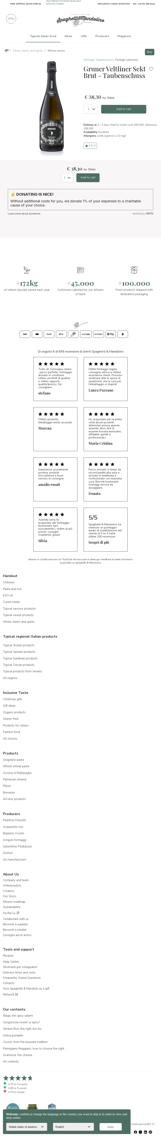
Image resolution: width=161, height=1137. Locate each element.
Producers (102, 36)
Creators (8, 891)
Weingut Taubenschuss (98, 60)
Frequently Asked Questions (22, 978)
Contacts (8, 983)
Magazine (124, 36)
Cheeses (9, 582)
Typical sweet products (18, 615)
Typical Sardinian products (20, 658)
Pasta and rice (12, 589)
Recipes (8, 956)
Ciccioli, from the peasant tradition (25, 1042)
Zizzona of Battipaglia (17, 773)
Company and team (16, 880)
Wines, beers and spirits (19, 622)
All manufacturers (14, 860)
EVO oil (8, 595)
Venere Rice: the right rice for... (23, 1029)
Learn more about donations (24, 213)
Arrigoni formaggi (14, 840)
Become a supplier (15, 924)
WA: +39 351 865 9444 (144, 4)
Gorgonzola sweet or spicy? (21, 1022)
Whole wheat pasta (16, 766)
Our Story (9, 896)
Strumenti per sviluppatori (20, 967)
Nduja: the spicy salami (18, 1016)
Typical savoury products (19, 609)
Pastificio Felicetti (14, 820)
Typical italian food (43, 36)
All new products (14, 799)
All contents (11, 1061)
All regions (10, 678)
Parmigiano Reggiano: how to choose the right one (35, 1049)
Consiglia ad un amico (17, 935)
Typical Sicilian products (18, 645)
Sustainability (11, 907)
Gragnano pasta (13, 760)
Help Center (11, 962)
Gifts (84, 36)
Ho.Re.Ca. (9, 913)
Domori (8, 853)
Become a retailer (15, 930)
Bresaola (9, 792)
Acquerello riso (13, 827)
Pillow (7, 786)
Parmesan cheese (15, 779)
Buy (149, 52)
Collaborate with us (16, 919)
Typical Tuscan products (18, 665)
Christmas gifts (12, 699)
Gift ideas (9, 706)
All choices (10, 739)
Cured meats (11, 602)
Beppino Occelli (13, 833)
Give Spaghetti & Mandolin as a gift (26, 989)
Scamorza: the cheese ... (19, 1055)
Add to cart (123, 109)
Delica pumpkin (13, 1035)
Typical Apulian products (19, 652)
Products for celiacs (16, 725)
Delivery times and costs (19, 972)
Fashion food (11, 732)
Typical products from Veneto (22, 671)
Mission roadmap (14, 902)
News (68, 36)
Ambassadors (12, 885)
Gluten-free (10, 719)
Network (9, 994)
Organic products (14, 712)
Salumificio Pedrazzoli (17, 846)
